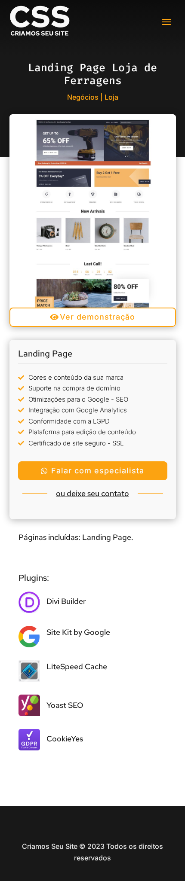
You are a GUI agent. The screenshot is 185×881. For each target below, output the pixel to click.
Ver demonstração (97, 316)
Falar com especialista (97, 470)
